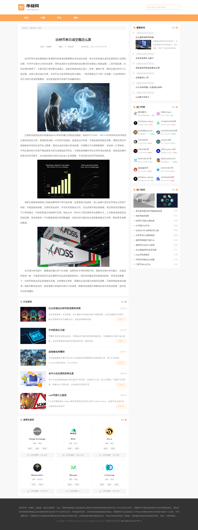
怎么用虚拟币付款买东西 (146, 250)
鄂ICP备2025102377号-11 (131, 521)
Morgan (73, 475)
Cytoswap (109, 475)
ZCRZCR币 (166, 140)
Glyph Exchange (37, 439)
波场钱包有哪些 (57, 351)
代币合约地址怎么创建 (145, 260)
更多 (122, 302)
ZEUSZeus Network (146, 121)
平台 (59, 18)
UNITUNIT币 (167, 168)
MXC (73, 439)
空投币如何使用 (142, 216)
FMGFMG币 (143, 149)
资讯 (76, 18)
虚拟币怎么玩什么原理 (145, 245)
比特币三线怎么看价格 (145, 221)
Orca (109, 439)
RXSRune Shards (145, 177)
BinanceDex (37, 475)
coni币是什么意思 (58, 395)
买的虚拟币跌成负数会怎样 (148, 68)
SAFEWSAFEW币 (169, 131)
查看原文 (121, 319)
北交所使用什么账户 (145, 58)
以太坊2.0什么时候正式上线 (147, 230)
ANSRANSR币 (167, 177)
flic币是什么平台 (143, 226)
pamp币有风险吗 (142, 255)
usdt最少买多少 (142, 97)
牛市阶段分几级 (57, 330)
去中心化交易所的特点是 (61, 373)
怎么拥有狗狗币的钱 (145, 37)
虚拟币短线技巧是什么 (145, 240)
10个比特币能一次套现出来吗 (149, 87)
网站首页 (33, 28)
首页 (26, 18)
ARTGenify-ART (168, 149)
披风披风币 (143, 168)
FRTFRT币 (143, 140)
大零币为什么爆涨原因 (145, 235)
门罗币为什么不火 (143, 264)
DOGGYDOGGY (168, 159)
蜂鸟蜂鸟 (142, 112)
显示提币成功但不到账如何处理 (149, 211)
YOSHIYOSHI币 (168, 121)
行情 (43, 18)
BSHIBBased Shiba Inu (146, 131)
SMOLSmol (166, 112)
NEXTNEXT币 (145, 159)
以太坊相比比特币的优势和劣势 (65, 308)
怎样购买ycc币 (142, 78)
